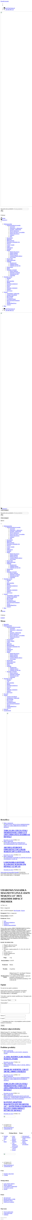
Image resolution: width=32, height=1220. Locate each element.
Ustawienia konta (8, 1213)
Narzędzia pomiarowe (12, 283)
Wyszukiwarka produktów (7, 209)
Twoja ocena (4, 1000)
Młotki (8, 282)
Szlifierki (9, 261)
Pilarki (8, 250)
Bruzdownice (13, 263)
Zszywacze (9, 290)
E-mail (3, 1018)
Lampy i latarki (10, 244)
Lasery (8, 246)
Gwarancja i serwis (14, 1148)
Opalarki (9, 249)
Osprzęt (6, 292)
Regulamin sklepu (25, 1141)
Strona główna (4, 872)
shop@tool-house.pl (10, 8)
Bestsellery (6, 624)
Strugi (8, 268)
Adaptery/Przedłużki (12, 295)
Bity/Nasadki (10, 296)
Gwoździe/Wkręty (11, 299)
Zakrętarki (12, 275)
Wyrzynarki (13, 257)
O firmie (5, 1141)
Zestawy (9, 289)
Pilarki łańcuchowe (14, 233)
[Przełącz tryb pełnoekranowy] (2, 1217)
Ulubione (6, 1214)
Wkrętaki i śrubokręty (12, 288)
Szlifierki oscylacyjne (15, 265)
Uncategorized (7, 710)
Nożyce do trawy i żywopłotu (17, 232)
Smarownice (10, 267)
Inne (11, 236)
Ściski (8, 286)
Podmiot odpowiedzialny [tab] (10, 925)
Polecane (6, 709)
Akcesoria (12, 226)
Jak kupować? (25, 1136)
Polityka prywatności (25, 1143)
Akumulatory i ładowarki (13, 293)
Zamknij (3, 617)
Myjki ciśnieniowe (14, 231)
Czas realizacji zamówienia (15, 1144)
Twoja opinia (4, 1002)
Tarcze (8, 302)
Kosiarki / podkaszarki (15, 229)
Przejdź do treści (5, 1)
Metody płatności (14, 1141)
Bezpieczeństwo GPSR (9, 1199)
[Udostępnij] (4, 1217)
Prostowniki (10, 258)
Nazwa (3, 1015)
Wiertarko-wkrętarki (12, 270)
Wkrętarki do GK (14, 274)
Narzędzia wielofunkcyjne (13, 242)
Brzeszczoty (10, 297)
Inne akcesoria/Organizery (13, 300)
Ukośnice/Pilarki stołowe (16, 256)
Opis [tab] (5, 921)
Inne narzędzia (10, 281)
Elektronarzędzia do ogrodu (13, 225)
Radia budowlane (11, 260)
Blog (5, 306)
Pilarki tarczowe (14, 254)
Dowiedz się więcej (8, 840)
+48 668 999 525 (9, 9)
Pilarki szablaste (14, 253)
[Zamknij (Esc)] (6, 1217)
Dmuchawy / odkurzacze (16, 228)
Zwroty (14, 1150)
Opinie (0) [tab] (6, 924)
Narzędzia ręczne (8, 276)
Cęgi (8, 279)
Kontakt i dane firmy (6, 1137)
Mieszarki (9, 239)
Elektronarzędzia (8, 224)
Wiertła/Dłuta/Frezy (11, 303)
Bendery (9, 278)
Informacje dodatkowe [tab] (9, 922)
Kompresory (10, 238)
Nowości (6, 694)
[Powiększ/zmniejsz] (1, 1217)
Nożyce (9, 243)
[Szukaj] (2, 211)
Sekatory (12, 235)
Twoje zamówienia (8, 1212)
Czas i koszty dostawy (14, 1137)
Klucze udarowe (14, 271)
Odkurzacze (10, 247)
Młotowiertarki (10, 240)
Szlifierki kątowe (14, 264)
